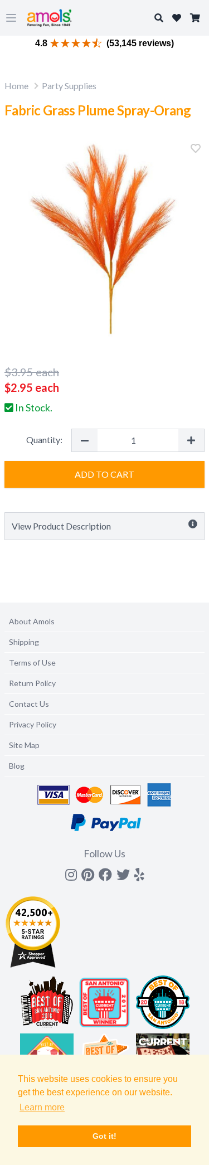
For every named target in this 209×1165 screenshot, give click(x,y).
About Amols (32, 621)
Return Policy (32, 683)
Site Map (24, 745)
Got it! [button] (104, 1136)
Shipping (24, 642)
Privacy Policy (32, 724)
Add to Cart (104, 474)
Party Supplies (69, 85)
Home (16, 85)
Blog (17, 765)
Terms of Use (32, 662)
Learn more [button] (42, 1107)
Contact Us (29, 703)
